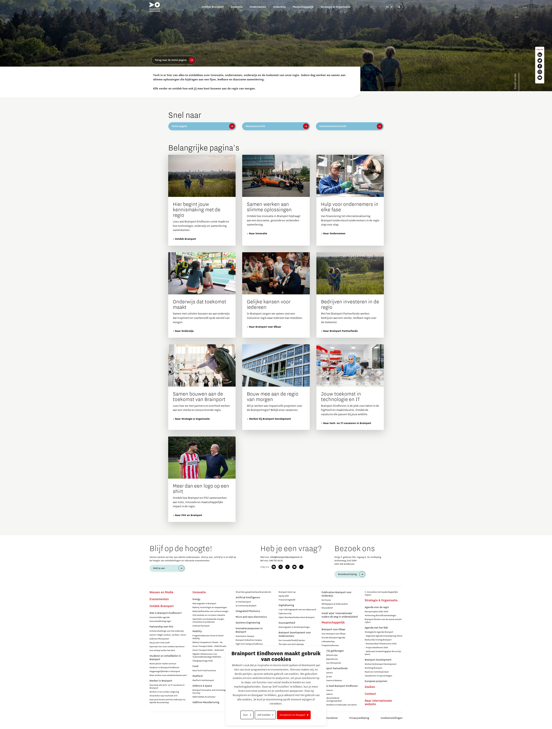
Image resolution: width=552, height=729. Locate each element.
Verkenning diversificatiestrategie (380, 615)
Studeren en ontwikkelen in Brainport (165, 658)
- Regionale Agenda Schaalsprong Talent (383, 636)
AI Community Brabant (246, 606)
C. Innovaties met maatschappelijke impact (381, 593)
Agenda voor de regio (377, 607)
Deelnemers (327, 673)
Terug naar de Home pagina (171, 60)
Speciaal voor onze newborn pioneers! (167, 646)
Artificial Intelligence (248, 597)
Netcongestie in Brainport (204, 603)
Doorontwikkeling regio (160, 621)
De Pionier (326, 600)
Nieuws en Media (161, 592)
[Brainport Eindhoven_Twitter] (539, 60)
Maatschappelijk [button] (303, 6)
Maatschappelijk (333, 622)
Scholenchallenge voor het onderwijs (167, 631)
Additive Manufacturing (205, 702)
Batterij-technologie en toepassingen (209, 607)
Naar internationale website (378, 702)
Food (195, 666)
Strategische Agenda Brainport (379, 632)
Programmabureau (330, 645)
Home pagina (179, 126)
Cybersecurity (285, 613)
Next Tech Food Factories (204, 670)
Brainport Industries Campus (249, 640)
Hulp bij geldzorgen (333, 650)
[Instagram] (280, 567)
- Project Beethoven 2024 (376, 647)
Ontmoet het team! (201, 626)
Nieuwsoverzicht (255, 126)
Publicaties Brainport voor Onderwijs (336, 594)
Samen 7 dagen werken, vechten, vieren (168, 635)
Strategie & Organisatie (381, 600)
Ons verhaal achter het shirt (162, 650)
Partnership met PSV (161, 626)
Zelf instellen (264, 715)
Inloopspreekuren (330, 659)
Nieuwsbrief (327, 608)
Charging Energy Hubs (202, 661)
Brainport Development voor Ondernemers (295, 634)
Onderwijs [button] (279, 6)
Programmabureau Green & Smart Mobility (208, 637)
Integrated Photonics (248, 611)
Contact (370, 694)
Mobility (197, 631)
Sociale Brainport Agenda (333, 638)
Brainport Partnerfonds (335, 668)
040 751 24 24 (276, 560)
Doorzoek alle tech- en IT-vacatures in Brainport (167, 686)
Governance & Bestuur (332, 680)
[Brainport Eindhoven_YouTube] (539, 77)
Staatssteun (327, 694)
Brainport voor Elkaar (333, 629)
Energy (196, 599)
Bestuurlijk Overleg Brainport (378, 640)
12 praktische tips (330, 655)
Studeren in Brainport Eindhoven (164, 667)
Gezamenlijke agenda (160, 617)
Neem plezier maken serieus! (163, 664)
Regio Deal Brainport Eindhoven (340, 686)
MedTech (197, 676)
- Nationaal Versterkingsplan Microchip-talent (383, 653)
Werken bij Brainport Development (380, 664)
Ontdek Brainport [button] (213, 6)
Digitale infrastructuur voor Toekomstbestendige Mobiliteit (206, 655)
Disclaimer (331, 718)
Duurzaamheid (287, 622)
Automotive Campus (245, 636)
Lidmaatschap (328, 641)
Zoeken (370, 687)
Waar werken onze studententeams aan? (168, 675)
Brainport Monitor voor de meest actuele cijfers (383, 620)
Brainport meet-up (287, 592)
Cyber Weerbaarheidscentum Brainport (297, 617)
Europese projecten (376, 681)
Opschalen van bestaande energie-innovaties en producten (208, 620)
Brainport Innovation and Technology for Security (210, 691)
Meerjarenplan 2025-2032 (376, 611)
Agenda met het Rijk (376, 627)
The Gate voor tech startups (291, 644)
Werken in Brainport (161, 680)
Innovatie (199, 592)
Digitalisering (286, 605)
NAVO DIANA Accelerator (203, 697)
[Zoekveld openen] (399, 6)
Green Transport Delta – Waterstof (208, 650)
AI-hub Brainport (243, 602)
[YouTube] (294, 567)
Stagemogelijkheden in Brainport (165, 671)
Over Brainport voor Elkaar (334, 634)
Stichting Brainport (373, 668)
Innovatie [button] (237, 6)
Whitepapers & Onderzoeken (335, 604)
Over (245, 715)
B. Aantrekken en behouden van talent (339, 705)
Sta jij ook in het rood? (160, 643)
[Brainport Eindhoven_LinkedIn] (539, 54)
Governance (327, 690)
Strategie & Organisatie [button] (335, 6)
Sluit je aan (327, 677)
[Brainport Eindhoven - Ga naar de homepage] (155, 7)
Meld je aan (159, 568)
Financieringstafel (287, 600)
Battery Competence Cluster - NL (207, 642)
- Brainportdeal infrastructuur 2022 (380, 644)
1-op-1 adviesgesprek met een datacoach (297, 609)
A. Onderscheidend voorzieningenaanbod (332, 699)
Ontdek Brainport (162, 606)
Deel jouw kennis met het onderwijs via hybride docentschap (167, 701)
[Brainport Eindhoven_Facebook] (539, 66)
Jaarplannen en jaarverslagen (378, 676)
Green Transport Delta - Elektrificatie (209, 646)
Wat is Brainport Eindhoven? (166, 613)
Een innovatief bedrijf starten (292, 640)
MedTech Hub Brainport (203, 680)
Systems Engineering (248, 622)
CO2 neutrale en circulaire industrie (208, 615)
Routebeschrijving (347, 574)
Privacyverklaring (359, 718)
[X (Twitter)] (301, 567)
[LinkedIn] (287, 567)
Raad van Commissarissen (377, 672)
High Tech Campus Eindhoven (249, 644)
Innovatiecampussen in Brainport (249, 630)
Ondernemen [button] (258, 6)
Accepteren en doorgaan (292, 715)
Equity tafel (284, 596)
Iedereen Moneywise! (159, 639)
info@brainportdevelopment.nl (286, 557)
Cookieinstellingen (391, 718)
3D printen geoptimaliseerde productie (253, 592)
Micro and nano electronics (251, 617)
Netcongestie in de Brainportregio (294, 627)
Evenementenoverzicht (332, 126)
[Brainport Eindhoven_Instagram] (539, 72)
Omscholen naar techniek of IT (164, 696)
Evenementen (159, 599)
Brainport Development (378, 659)
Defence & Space (202, 685)
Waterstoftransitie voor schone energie (210, 611)
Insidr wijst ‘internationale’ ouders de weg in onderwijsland (340, 615)
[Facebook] (273, 567)
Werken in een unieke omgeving (164, 692)
